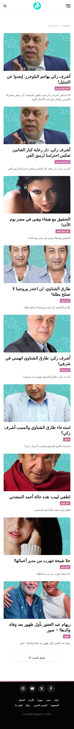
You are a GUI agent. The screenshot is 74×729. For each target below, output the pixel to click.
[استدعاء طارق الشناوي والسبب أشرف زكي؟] (37, 403)
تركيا (28, 705)
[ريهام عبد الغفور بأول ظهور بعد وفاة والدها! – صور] (37, 600)
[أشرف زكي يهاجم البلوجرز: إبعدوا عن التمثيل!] (37, 52)
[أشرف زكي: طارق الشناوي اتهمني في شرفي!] (37, 333)
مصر (48, 700)
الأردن (31, 700)
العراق (22, 700)
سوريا (40, 700)
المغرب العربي (40, 705)
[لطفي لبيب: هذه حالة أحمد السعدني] (37, 472)
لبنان (56, 700)
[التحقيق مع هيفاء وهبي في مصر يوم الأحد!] (37, 195)
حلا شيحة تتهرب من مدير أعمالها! (42, 560)
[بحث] (5, 6)
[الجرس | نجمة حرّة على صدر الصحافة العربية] (37, 6)
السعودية (55, 705)
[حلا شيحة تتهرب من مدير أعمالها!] (37, 536)
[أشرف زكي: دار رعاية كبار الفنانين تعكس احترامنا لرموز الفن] (37, 125)
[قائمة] (68, 6)
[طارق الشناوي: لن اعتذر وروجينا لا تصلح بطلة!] (37, 264)
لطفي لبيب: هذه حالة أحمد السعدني (39, 496)
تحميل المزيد (38, 657)
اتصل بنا (18, 705)
